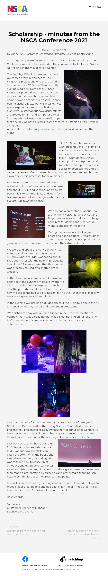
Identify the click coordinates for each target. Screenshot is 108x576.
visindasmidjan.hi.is (72, 569)
